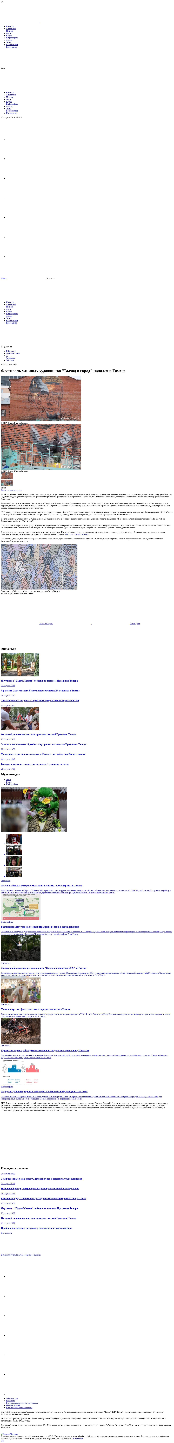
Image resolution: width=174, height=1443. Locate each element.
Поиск (4, 278)
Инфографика (12, 38)
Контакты (10, 1401)
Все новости (6, 1233)
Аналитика (11, 28)
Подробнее (78, 1438)
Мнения (9, 31)
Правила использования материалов (22, 1403)
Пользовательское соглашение (19, 1407)
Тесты (8, 42)
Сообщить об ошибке (31, 1255)
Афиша (9, 40)
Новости (10, 26)
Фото (8, 33)
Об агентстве (12, 1398)
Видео (9, 35)
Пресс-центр (11, 47)
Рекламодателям (13, 1405)
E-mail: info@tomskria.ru (11, 1255)
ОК (2, 1441)
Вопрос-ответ (12, 45)
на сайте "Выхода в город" (77, 534)
